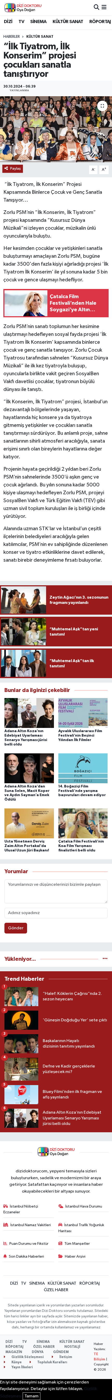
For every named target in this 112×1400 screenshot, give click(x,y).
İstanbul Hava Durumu (83, 1206)
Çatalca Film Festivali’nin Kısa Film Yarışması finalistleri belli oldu (81, 846)
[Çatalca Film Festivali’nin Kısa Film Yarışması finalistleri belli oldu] (83, 823)
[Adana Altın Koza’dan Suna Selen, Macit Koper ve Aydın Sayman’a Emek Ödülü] (29, 768)
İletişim (65, 1357)
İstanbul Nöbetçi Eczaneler (20, 1209)
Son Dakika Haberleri (26, 1256)
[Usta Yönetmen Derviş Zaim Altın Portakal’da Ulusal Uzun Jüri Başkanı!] (29, 823)
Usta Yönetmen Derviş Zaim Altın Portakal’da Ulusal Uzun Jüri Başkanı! (26, 846)
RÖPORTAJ (100, 21)
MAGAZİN (13, 1352)
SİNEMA (38, 21)
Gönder (15, 928)
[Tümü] (105, 959)
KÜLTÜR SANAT (68, 21)
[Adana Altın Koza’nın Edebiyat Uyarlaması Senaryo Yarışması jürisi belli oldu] (29, 713)
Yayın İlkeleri (22, 1367)
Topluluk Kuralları (51, 1362)
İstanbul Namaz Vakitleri (30, 1225)
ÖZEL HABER (56, 1290)
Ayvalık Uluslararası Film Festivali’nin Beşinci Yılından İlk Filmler (80, 735)
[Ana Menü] (104, 7)
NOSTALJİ (72, 1347)
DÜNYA (37, 1352)
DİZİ (8, 21)
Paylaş (15, 168)
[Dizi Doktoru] (22, 7)
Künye (16, 1362)
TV (21, 21)
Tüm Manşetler (77, 1244)
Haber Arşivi (75, 1256)
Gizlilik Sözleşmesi (27, 1357)
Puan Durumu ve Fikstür (28, 1244)
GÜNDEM (61, 1352)
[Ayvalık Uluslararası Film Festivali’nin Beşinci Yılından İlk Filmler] (83, 713)
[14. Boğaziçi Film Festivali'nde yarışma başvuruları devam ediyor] (83, 768)
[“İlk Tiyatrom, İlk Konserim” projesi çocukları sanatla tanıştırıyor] (56, 129)
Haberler (11, 37)
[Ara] (96, 7)
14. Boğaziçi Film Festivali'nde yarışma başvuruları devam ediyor (82, 791)
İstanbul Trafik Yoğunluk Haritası (81, 1228)
